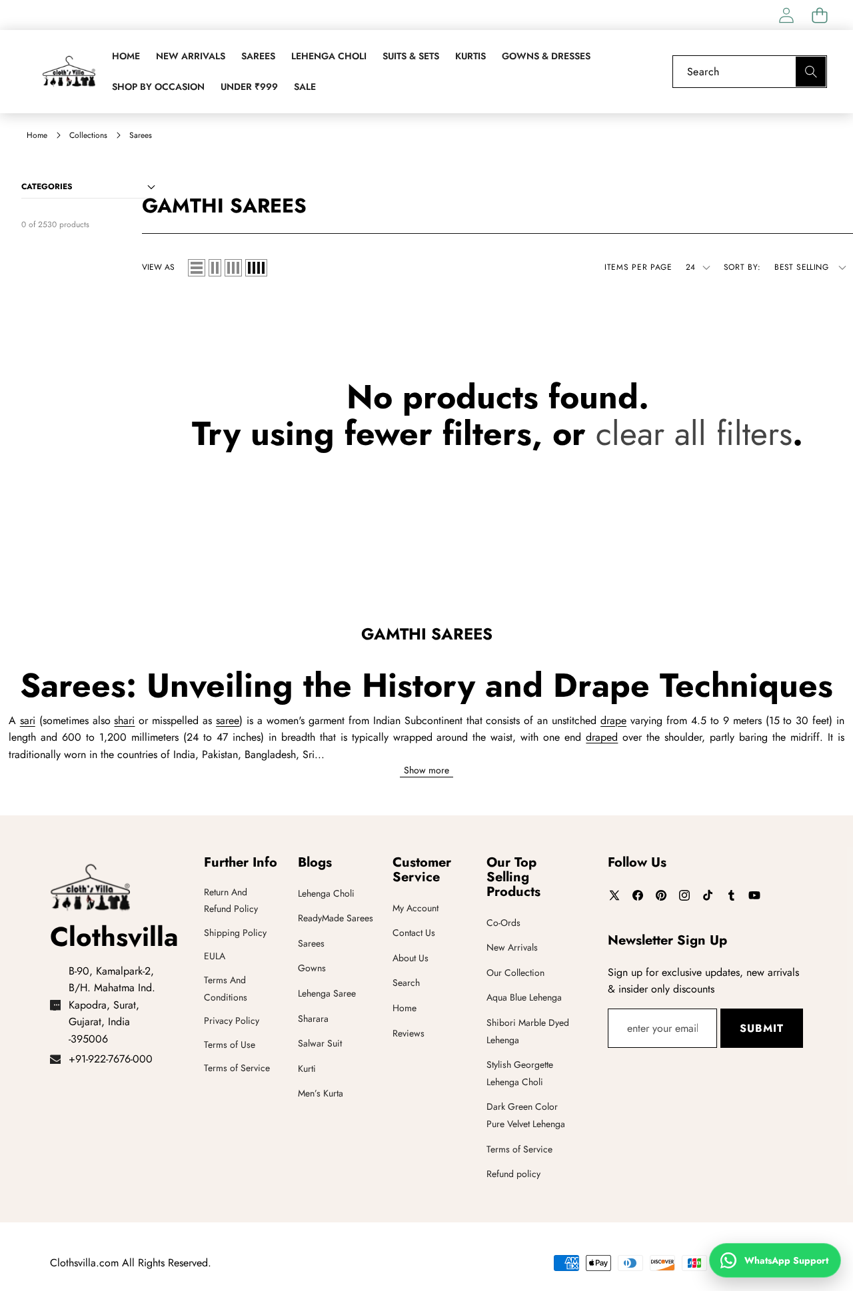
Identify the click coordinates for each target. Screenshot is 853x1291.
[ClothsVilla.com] (69, 72)
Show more (426, 770)
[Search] (811, 72)
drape (613, 720)
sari (27, 720)
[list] (196, 267)
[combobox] (750, 72)
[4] (256, 267)
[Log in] (786, 15)
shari (124, 720)
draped (602, 737)
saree (227, 720)
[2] (215, 267)
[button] (819, 15)
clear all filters (694, 433)
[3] (233, 267)
